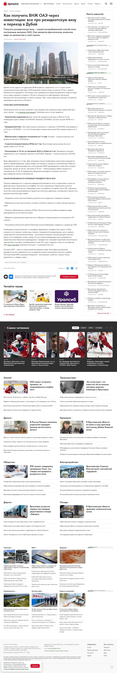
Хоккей (58, 4)
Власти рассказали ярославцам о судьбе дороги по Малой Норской (99, 216)
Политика (7, 548)
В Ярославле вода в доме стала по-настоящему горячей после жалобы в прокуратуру (42, 579)
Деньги (83, 4)
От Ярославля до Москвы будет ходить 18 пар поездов (98, 275)
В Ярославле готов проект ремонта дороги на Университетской (99, 172)
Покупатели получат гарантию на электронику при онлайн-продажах (26, 442)
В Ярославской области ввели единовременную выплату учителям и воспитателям (99, 207)
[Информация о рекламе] (110, 46)
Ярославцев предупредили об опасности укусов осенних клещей (99, 157)
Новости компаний (15, 11)
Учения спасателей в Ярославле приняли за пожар (98, 66)
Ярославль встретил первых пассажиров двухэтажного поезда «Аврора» (99, 19)
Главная (6, 11)
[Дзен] (6, 277)
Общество (101, 41)
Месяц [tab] (75, 328)
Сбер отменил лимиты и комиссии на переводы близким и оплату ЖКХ (44, 566)
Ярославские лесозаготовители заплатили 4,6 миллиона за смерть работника (71, 567)
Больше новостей (103, 313)
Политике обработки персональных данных (16, 669)
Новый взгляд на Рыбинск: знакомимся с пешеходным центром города (99, 250)
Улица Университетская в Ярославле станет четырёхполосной (99, 142)
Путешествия (102, 278)
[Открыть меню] (111, 3)
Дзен (105, 653)
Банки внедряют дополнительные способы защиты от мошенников (25, 446)
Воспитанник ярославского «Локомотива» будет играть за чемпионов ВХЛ (98, 290)
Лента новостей (94, 14)
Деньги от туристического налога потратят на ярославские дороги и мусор (28, 437)
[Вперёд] (111, 328)
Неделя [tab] (83, 328)
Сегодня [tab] (99, 328)
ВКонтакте (107, 650)
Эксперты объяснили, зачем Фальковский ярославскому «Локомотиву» (14, 363)
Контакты (90, 653)
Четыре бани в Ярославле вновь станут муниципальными (98, 51)
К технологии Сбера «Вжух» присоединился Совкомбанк (69, 610)
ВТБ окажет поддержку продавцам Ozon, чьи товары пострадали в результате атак (99, 37)
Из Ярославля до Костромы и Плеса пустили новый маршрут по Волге (99, 223)
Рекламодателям (92, 650)
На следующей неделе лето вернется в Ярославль (76, 534)
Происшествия (67, 4)
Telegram (106, 647)
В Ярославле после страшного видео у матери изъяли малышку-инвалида (98, 231)
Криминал (101, 128)
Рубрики (97, 4)
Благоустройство (103, 285)
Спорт (100, 83)
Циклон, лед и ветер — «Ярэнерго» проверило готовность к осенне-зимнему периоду (71, 629)
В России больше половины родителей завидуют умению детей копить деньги (99, 198)
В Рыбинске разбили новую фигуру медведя (99, 299)
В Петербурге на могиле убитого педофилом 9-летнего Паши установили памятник (98, 180)
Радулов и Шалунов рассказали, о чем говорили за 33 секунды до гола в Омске (99, 266)
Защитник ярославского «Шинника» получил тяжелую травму (97, 79)
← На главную (9, 315)
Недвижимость (102, 261)
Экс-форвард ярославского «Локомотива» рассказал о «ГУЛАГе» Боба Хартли (69, 363)
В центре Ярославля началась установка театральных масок (80, 494)
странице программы (26, 112)
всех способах (13, 245)
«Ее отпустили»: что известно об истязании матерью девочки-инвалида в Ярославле (98, 28)
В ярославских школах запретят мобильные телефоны (98, 164)
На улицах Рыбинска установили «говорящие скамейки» (78, 490)
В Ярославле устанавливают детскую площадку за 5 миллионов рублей (99, 88)
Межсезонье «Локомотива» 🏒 (31, 4)
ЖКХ (33, 548)
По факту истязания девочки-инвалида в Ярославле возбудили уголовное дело (99, 189)
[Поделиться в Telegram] (67, 268)
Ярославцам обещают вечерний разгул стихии (75, 530)
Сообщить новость (69, 277)
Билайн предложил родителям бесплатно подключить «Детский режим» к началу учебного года (71, 616)
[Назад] (107, 328)
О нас (89, 647)
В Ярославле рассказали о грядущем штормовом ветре (78, 522)
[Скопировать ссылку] (76, 268)
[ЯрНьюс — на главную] (11, 4)
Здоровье (63, 548)
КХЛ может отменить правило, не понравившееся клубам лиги (99, 96)
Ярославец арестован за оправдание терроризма (96, 150)
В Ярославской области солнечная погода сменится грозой (79, 526)
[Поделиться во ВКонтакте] (72, 268)
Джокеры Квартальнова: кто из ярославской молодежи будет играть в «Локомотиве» (43, 363)
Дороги (76, 4)
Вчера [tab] (91, 328)
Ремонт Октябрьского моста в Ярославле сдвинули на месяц (23, 534)
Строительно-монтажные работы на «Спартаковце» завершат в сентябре (84, 486)
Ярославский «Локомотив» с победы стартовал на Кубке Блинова (100, 116)
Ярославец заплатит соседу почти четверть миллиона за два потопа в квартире (99, 240)
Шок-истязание (49, 4)
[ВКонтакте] (11, 277)
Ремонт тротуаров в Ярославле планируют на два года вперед (80, 481)
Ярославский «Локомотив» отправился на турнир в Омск (22, 410)
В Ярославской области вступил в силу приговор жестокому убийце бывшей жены (99, 124)
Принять (35, 666)
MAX (105, 655)
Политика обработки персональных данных (56, 651)
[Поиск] (106, 3)
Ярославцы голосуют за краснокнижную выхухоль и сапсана (100, 109)
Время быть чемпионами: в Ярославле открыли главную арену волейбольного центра (99, 307)
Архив (89, 655)
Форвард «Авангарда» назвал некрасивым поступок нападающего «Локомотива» (98, 363)
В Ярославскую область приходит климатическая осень (98, 509)
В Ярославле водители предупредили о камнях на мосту (98, 58)
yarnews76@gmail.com (54, 648)
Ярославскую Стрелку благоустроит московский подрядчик (99, 282)
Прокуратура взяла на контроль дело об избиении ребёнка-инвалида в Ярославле (98, 134)
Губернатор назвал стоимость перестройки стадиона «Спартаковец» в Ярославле (16, 567)
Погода (90, 4)
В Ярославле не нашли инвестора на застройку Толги (99, 258)
